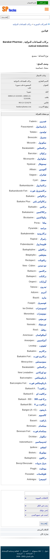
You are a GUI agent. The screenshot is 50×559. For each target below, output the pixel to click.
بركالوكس (41, 196)
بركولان (42, 153)
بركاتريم (42, 351)
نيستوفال (42, 164)
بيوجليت (42, 469)
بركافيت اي (41, 394)
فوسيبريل (41, 303)
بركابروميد (41, 233)
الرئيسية (19, 553)
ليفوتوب (42, 346)
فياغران (42, 175)
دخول (46, 551)
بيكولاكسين (41, 217)
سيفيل (43, 180)
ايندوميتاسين (40, 442)
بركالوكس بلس (39, 201)
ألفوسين (42, 169)
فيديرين (42, 121)
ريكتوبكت (41, 260)
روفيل (43, 330)
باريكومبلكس (40, 378)
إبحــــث (44, 523)
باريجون (42, 410)
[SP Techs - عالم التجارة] (9, 11)
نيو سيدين (41, 265)
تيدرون (43, 287)
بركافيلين (42, 249)
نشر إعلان (42, 3)
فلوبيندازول (41, 244)
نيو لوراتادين (40, 372)
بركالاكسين (41, 212)
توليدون (42, 132)
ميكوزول (42, 143)
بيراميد (43, 228)
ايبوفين (43, 447)
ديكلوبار (42, 436)
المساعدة (29, 553)
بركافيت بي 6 (40, 404)
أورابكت (42, 282)
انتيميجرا (42, 479)
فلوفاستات (41, 474)
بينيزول (42, 137)
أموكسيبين (41, 340)
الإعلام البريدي (42, 530)
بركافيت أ (41, 388)
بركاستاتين (41, 148)
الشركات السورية (40, 24)
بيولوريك (42, 452)
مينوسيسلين (40, 362)
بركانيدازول (41, 185)
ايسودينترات (40, 308)
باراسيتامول (40, 127)
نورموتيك (42, 324)
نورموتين (42, 319)
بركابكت (42, 276)
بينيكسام (42, 426)
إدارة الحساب (31, 3)
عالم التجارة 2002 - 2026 (25, 556)
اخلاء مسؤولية (36, 551)
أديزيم (43, 292)
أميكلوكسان (40, 335)
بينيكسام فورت (39, 431)
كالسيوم (42, 415)
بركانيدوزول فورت (37, 191)
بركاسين (42, 271)
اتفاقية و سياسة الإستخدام (10, 551)
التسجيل (25, 551)
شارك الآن (44, 534)
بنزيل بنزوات (40, 463)
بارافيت (42, 420)
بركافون (42, 458)
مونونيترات (41, 314)
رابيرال (43, 239)
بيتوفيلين (42, 255)
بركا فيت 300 (40, 399)
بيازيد (43, 298)
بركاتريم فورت (39, 356)
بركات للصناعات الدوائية (22, 24)
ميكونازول (41, 159)
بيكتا (44, 223)
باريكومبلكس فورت (37, 383)
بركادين (42, 207)
